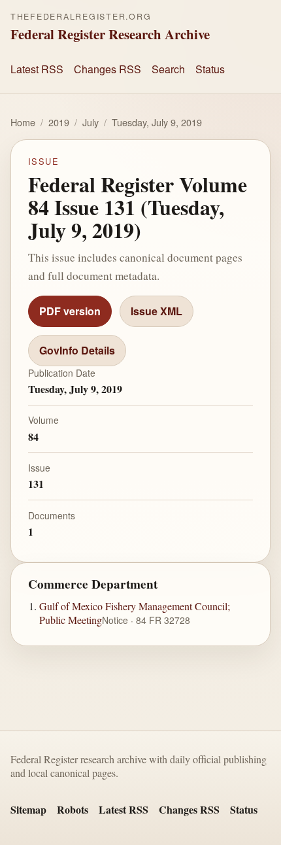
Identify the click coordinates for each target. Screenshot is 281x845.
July (90, 122)
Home (22, 122)
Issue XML (156, 311)
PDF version (70, 311)
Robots (72, 809)
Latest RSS (36, 69)
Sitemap (28, 809)
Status (210, 69)
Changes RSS (107, 69)
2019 (58, 122)
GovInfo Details (77, 350)
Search (168, 69)
